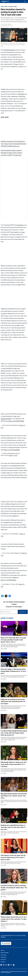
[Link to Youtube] (8, 965)
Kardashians (20, 225)
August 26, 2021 (13, 455)
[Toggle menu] (25, 1)
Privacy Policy (3, 954)
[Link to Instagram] (3, 965)
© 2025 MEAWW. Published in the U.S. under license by (12, 935)
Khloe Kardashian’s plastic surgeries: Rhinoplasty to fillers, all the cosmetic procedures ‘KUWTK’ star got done (11, 152)
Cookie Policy (3, 957)
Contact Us (3, 961)
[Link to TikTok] (11, 965)
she (20, 59)
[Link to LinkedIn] (14, 965)
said (23, 232)
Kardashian (21, 94)
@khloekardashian (6, 418)
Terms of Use (3, 959)
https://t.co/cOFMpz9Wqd (12, 450)
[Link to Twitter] (6, 965)
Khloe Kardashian (10, 50)
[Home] (5, 1)
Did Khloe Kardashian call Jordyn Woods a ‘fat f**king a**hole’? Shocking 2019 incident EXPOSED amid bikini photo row (13, 143)
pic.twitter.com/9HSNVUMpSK (15, 421)
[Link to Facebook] (1, 965)
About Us (2, 950)
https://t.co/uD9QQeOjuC (8, 580)
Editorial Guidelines (5, 952)
